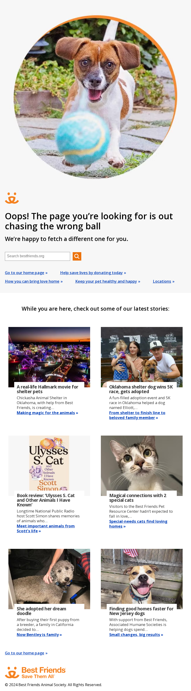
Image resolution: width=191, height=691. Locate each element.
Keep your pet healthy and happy (106, 281)
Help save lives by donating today (91, 272)
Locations (162, 281)
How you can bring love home (32, 281)
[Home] (40, 672)
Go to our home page (24, 272)
